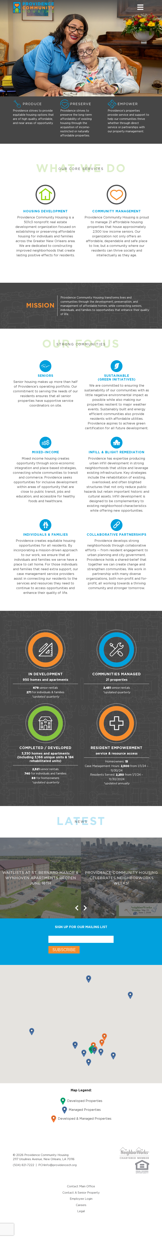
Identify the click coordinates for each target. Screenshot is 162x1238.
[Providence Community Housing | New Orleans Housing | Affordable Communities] (42, 7)
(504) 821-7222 (23, 1164)
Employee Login (81, 1198)
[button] (102, 1042)
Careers (81, 1204)
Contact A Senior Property (81, 1192)
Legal (81, 1211)
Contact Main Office (81, 1186)
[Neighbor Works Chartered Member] (134, 1152)
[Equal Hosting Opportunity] (142, 1166)
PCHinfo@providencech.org (57, 1164)
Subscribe (64, 950)
